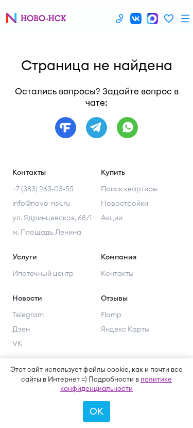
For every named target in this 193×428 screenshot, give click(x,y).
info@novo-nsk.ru (41, 203)
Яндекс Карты (125, 329)
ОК (96, 411)
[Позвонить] (119, 18)
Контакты (117, 273)
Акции (111, 217)
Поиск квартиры (129, 188)
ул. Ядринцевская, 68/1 (52, 217)
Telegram (28, 314)
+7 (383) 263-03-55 (43, 188)
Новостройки (124, 203)
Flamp (111, 314)
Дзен (21, 329)
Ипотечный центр (43, 273)
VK (17, 343)
